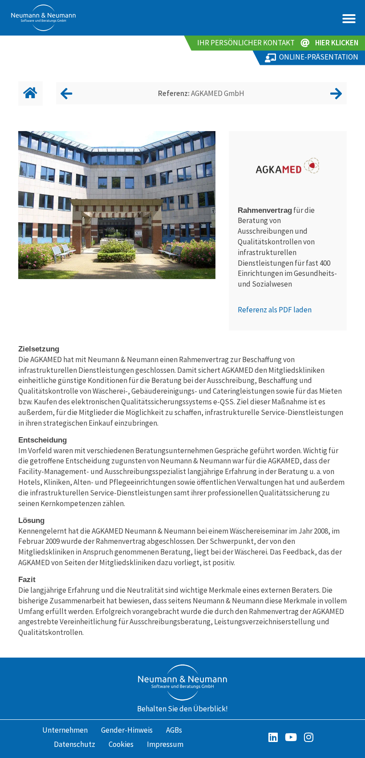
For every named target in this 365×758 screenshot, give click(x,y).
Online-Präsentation (318, 57)
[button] (349, 18)
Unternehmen (65, 730)
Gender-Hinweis (127, 730)
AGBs (174, 730)
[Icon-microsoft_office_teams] (255, 737)
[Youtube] (290, 737)
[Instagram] (308, 737)
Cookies (121, 744)
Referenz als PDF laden (275, 310)
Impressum (165, 744)
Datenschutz (74, 744)
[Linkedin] (273, 737)
